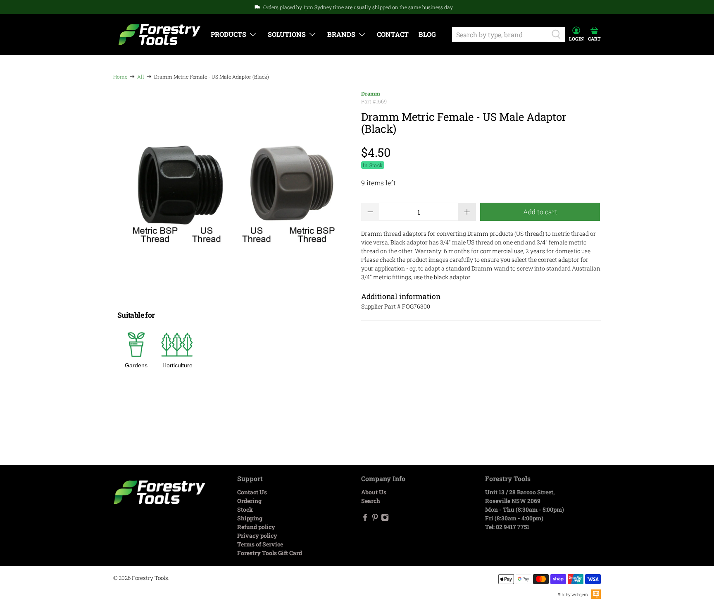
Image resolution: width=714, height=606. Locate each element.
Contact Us (252, 492)
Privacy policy (257, 535)
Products (228, 34)
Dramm (370, 93)
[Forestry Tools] (159, 34)
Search (370, 501)
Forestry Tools (150, 578)
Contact (393, 34)
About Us (373, 492)
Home (120, 76)
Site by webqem (573, 594)
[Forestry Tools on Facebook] (365, 519)
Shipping (249, 518)
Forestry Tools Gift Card (269, 553)
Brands (341, 34)
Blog (427, 34)
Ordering (249, 501)
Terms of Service (260, 544)
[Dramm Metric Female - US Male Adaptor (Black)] (233, 193)
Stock (245, 509)
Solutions (287, 34)
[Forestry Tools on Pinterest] (375, 519)
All (140, 76)
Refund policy (256, 527)
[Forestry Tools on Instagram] (385, 519)
